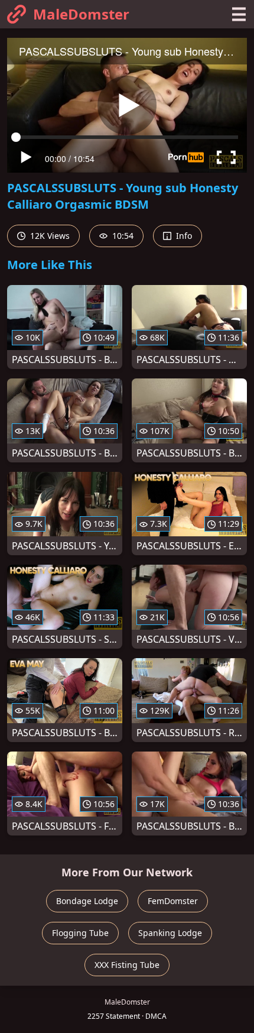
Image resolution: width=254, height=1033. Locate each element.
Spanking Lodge (170, 932)
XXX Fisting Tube (127, 964)
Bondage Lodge (87, 900)
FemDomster (173, 900)
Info (183, 235)
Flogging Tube (80, 932)
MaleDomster (81, 14)
